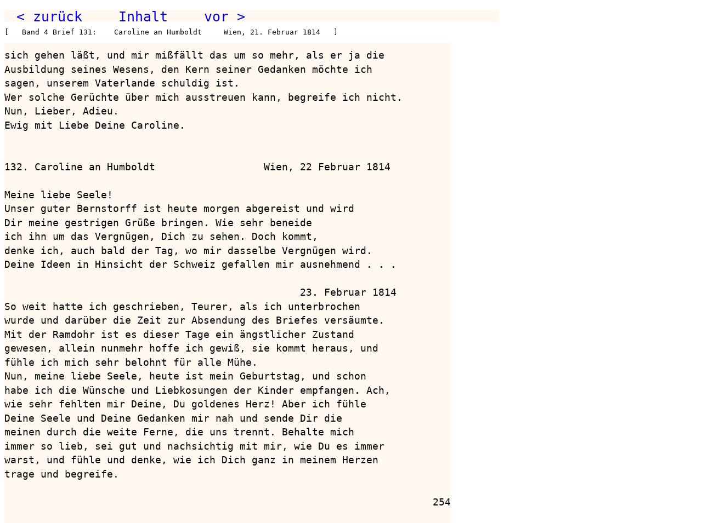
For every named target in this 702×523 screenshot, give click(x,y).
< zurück (49, 16)
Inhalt (143, 16)
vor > (224, 16)
